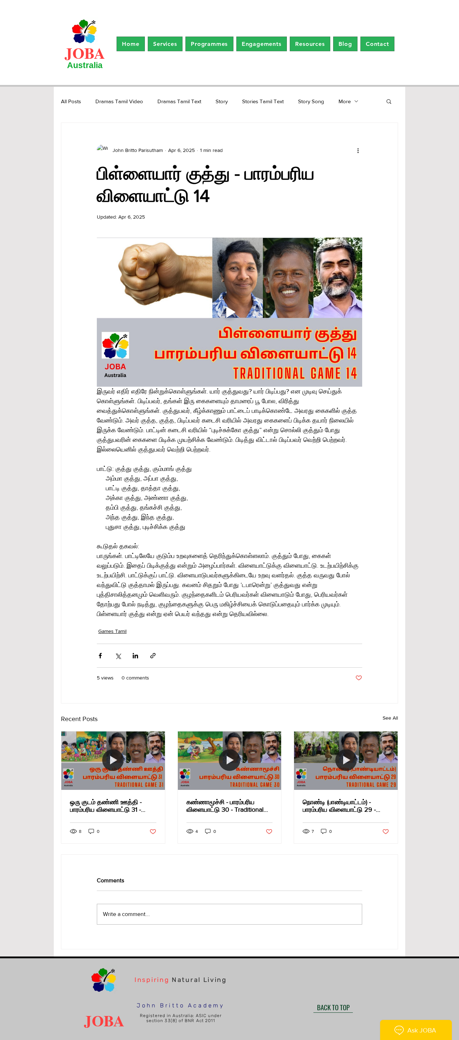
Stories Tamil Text (263, 101)
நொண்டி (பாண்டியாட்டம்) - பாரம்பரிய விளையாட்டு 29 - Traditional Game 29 (339, 806)
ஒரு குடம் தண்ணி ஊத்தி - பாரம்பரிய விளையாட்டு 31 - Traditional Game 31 (106, 806)
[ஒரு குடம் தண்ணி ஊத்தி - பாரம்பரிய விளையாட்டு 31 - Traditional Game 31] (113, 760)
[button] (165, 44)
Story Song (311, 101)
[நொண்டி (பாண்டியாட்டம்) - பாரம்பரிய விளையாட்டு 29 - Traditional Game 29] (346, 760)
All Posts (71, 101)
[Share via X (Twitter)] (117, 655)
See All (390, 718)
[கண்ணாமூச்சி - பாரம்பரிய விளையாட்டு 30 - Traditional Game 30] (229, 760)
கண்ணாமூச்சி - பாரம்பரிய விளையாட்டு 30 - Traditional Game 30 (225, 806)
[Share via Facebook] (100, 655)
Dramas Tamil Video (119, 101)
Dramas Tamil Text (179, 101)
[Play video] (229, 312)
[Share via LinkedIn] (135, 655)
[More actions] (358, 150)
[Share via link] (153, 655)
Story (222, 101)
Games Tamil (112, 631)
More (345, 101)
